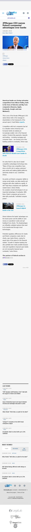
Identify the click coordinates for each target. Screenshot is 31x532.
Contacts (15, 490)
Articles (5, 409)
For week (15, 448)
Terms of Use (20, 492)
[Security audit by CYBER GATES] (15, 517)
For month (24, 449)
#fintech (4, 60)
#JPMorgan (5, 56)
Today (6, 448)
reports (21, 122)
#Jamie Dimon (6, 58)
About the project (11, 492)
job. (11, 18)
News (4, 389)
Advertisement (23, 490)
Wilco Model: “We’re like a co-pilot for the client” (15, 412)
